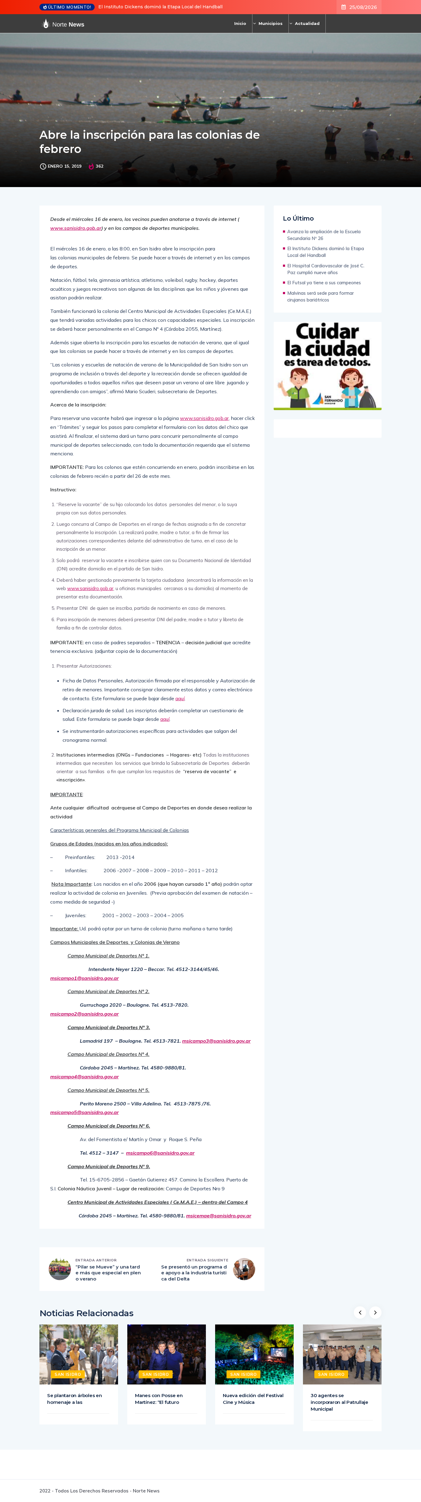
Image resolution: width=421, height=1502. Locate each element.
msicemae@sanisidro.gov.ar (218, 1215)
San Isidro (68, 1374)
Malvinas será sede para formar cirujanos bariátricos (320, 296)
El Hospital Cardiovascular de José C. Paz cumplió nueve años (325, 269)
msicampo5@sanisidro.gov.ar (84, 1112)
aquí (180, 698)
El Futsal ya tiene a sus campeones (324, 283)
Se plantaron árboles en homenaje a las (74, 1398)
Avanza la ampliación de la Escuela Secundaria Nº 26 (324, 235)
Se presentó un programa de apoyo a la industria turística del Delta (194, 1273)
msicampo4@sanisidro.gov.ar (84, 1076)
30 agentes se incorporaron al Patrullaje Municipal (339, 1402)
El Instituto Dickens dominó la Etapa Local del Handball (160, 7)
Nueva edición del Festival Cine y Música (253, 1398)
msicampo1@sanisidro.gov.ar (84, 978)
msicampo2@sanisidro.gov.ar (84, 1014)
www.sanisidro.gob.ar (75, 228)
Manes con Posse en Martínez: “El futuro (159, 1398)
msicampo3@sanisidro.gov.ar (216, 1041)
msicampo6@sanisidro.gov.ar (160, 1153)
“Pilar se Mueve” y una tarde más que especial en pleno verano (108, 1273)
